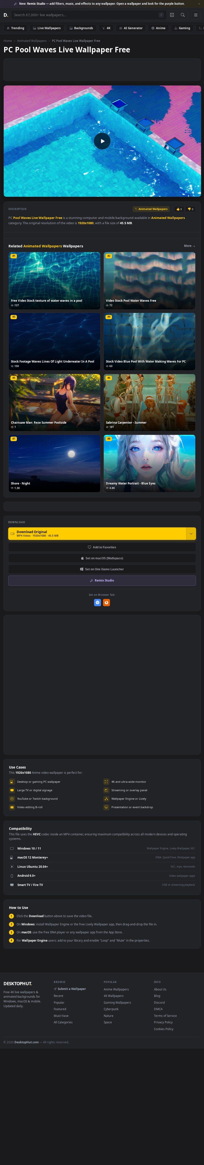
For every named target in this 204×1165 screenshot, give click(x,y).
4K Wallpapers (114, 996)
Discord (159, 1002)
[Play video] (102, 141)
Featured (60, 1009)
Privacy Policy (163, 1022)
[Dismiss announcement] (199, 4)
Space (108, 1022)
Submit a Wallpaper (72, 989)
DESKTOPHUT (17, 983)
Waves (26, 218)
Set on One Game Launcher (104, 569)
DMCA (158, 1009)
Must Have (61, 1016)
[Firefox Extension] (106, 602)
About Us (160, 989)
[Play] (10, 193)
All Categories (63, 1022)
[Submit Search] (182, 15)
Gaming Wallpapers (117, 1002)
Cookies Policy (163, 1029)
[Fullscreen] (195, 193)
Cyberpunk (111, 1009)
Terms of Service (165, 1016)
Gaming (184, 28)
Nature (108, 1016)
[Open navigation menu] (196, 15)
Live (35, 218)
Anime (160, 28)
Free (58, 218)
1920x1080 (86, 223)
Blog (157, 996)
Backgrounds (83, 28)
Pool (16, 218)
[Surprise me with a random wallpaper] (171, 15)
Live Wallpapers (49, 28)
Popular (59, 1002)
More (188, 246)
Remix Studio (104, 580)
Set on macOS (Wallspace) (104, 558)
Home (7, 41)
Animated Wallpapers (32, 41)
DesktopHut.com (26, 1042)
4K (108, 28)
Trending (17, 28)
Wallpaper (47, 218)
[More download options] (191, 533)
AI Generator (133, 28)
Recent (58, 996)
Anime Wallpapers (116, 989)
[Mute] (167, 193)
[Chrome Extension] (97, 602)
